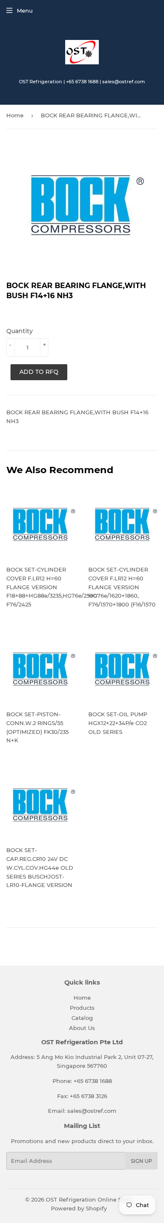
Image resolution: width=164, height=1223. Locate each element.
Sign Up (141, 1161)
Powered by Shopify (79, 1208)
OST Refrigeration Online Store (89, 1199)
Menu (25, 10)
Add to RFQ (38, 372)
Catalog (82, 1017)
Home (15, 115)
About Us (82, 1027)
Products (82, 1007)
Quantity (19, 331)
